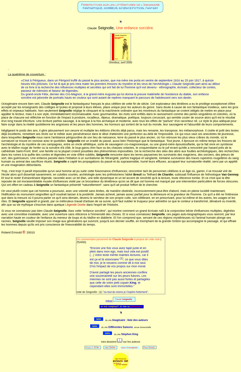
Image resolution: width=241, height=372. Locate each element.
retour (109, 300)
